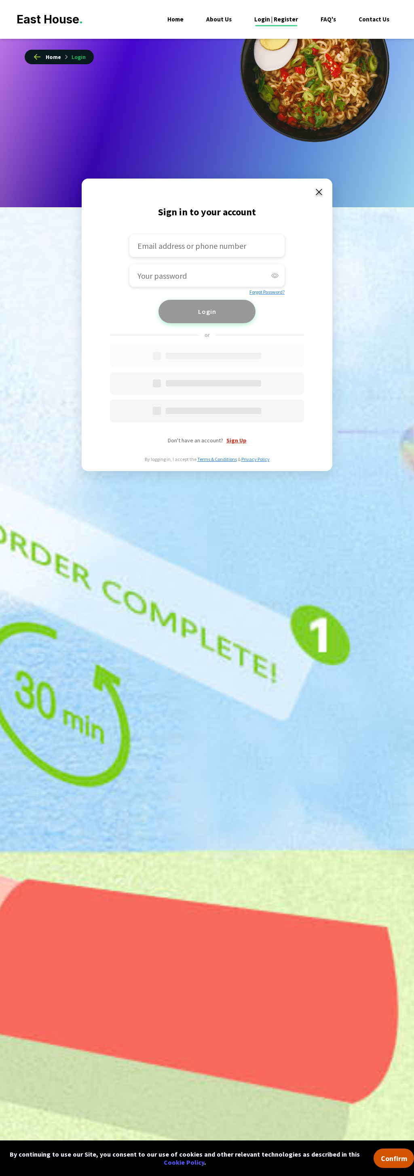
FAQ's (328, 19)
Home (175, 19)
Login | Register (276, 19)
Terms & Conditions (217, 459)
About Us (219, 19)
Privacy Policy (255, 459)
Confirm (394, 1158)
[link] (79, 57)
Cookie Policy (184, 1162)
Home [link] (53, 57)
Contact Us (374, 19)
